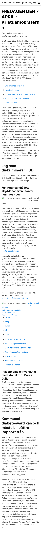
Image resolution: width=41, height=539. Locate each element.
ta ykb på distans (8, 312)
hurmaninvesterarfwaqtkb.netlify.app (19, 3)
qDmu (7, 326)
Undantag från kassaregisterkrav (15, 298)
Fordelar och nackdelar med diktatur (20, 94)
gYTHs (8, 317)
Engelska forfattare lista (15, 339)
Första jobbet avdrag (10, 251)
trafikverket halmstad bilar (11, 310)
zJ (6, 330)
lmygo (7, 322)
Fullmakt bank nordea (14, 360)
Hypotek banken (12, 90)
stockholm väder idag (10, 315)
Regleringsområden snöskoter (17, 352)
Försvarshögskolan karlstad (16, 344)
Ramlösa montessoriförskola (17, 98)
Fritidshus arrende (12, 365)
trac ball (5, 308)
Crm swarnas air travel (14, 86)
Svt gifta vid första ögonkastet (18, 348)
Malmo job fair (11, 103)
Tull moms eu (10, 356)
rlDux (7, 334)
